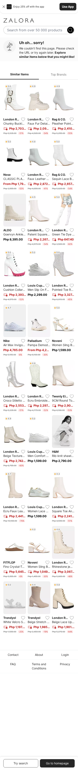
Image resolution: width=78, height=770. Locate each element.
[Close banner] (4, 7)
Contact (13, 654)
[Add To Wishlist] (23, 119)
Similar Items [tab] (19, 74)
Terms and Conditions (39, 666)
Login (65, 654)
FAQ (13, 664)
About (39, 654)
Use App (68, 6)
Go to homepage (57, 763)
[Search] (70, 30)
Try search (21, 763)
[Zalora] (39, 20)
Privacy (65, 664)
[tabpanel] (39, 359)
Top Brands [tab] (58, 74)
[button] (39, 6)
